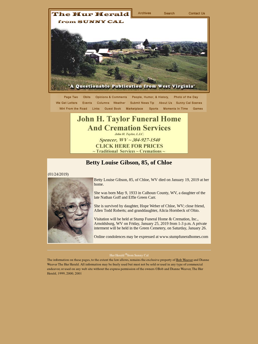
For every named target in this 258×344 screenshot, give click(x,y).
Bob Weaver (184, 259)
